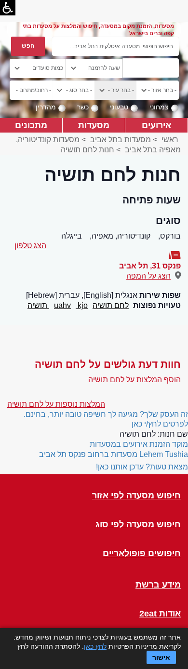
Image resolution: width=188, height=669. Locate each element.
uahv (62, 305)
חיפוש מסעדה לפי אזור (136, 495)
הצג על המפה (148, 276)
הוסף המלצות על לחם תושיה (134, 379)
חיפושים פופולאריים (142, 553)
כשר (83, 107)
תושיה (38, 305)
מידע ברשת (158, 584)
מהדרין (46, 107)
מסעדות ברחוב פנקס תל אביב (88, 454)
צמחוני (159, 107)
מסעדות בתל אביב (120, 139)
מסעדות (93, 125)
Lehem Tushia (163, 454)
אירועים (156, 125)
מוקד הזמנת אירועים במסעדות (139, 444)
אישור (161, 657)
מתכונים (31, 125)
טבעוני (119, 107)
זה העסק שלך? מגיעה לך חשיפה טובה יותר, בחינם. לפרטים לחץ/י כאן (106, 419)
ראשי (169, 139)
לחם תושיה (111, 305)
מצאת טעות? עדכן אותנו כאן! (142, 467)
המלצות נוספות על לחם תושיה (56, 404)
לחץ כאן (95, 646)
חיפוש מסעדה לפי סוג (138, 524)
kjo (82, 305)
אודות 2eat (160, 613)
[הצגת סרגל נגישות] (7, 7)
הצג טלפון (30, 245)
